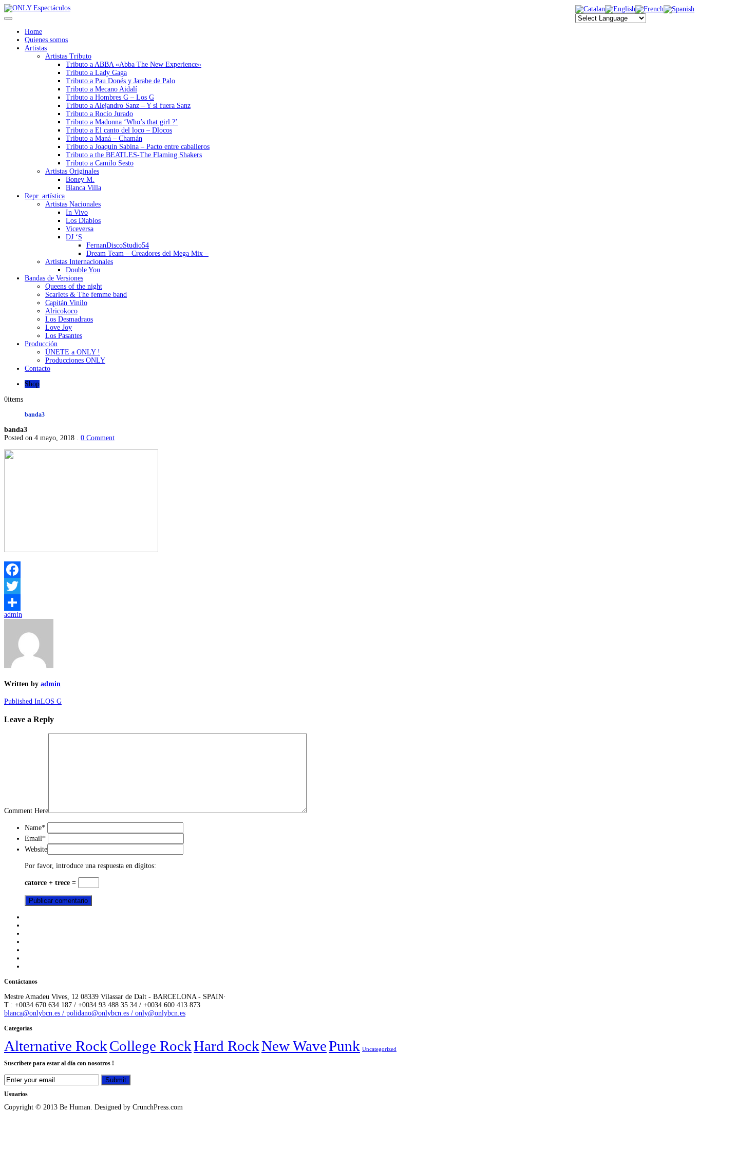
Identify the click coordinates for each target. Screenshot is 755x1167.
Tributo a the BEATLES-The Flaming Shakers (134, 155)
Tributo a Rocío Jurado (99, 114)
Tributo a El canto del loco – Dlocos (119, 130)
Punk (344, 1046)
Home (33, 31)
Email (35, 838)
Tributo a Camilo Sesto (100, 163)
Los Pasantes (63, 336)
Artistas (36, 48)
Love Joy (58, 327)
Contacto (37, 368)
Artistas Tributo (68, 56)
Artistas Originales (72, 171)
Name (35, 828)
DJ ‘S (74, 237)
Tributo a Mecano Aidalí (101, 89)
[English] (620, 9)
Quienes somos (46, 40)
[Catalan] (590, 9)
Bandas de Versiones (54, 278)
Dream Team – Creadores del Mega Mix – (147, 253)
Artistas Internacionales (79, 262)
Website (36, 849)
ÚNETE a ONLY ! (72, 352)
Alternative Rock (55, 1046)
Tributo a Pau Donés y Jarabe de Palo (120, 81)
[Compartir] (377, 602)
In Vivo (77, 212)
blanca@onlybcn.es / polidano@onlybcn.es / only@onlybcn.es (94, 1013)
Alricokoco (61, 311)
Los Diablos (83, 220)
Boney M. (80, 179)
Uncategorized (379, 1049)
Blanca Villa (83, 188)
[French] (649, 9)
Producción (41, 344)
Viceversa (79, 229)
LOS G (33, 701)
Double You (83, 270)
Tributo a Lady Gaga (96, 73)
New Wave (294, 1046)
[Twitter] (377, 586)
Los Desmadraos (69, 319)
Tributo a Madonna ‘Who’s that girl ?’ (122, 122)
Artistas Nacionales (73, 204)
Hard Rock (226, 1046)
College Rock (150, 1046)
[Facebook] (377, 569)
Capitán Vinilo (66, 303)
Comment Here (26, 811)
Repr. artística (45, 196)
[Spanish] (679, 9)
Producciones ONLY (75, 360)
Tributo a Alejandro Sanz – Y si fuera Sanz (128, 105)
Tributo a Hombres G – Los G (110, 97)
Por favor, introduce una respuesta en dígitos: (90, 866)
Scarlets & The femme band (86, 294)
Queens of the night (73, 286)
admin (13, 614)
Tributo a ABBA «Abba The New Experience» (133, 64)
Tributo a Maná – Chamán (104, 138)
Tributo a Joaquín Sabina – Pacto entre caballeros (138, 146)
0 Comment (98, 438)
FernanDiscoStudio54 (117, 245)
